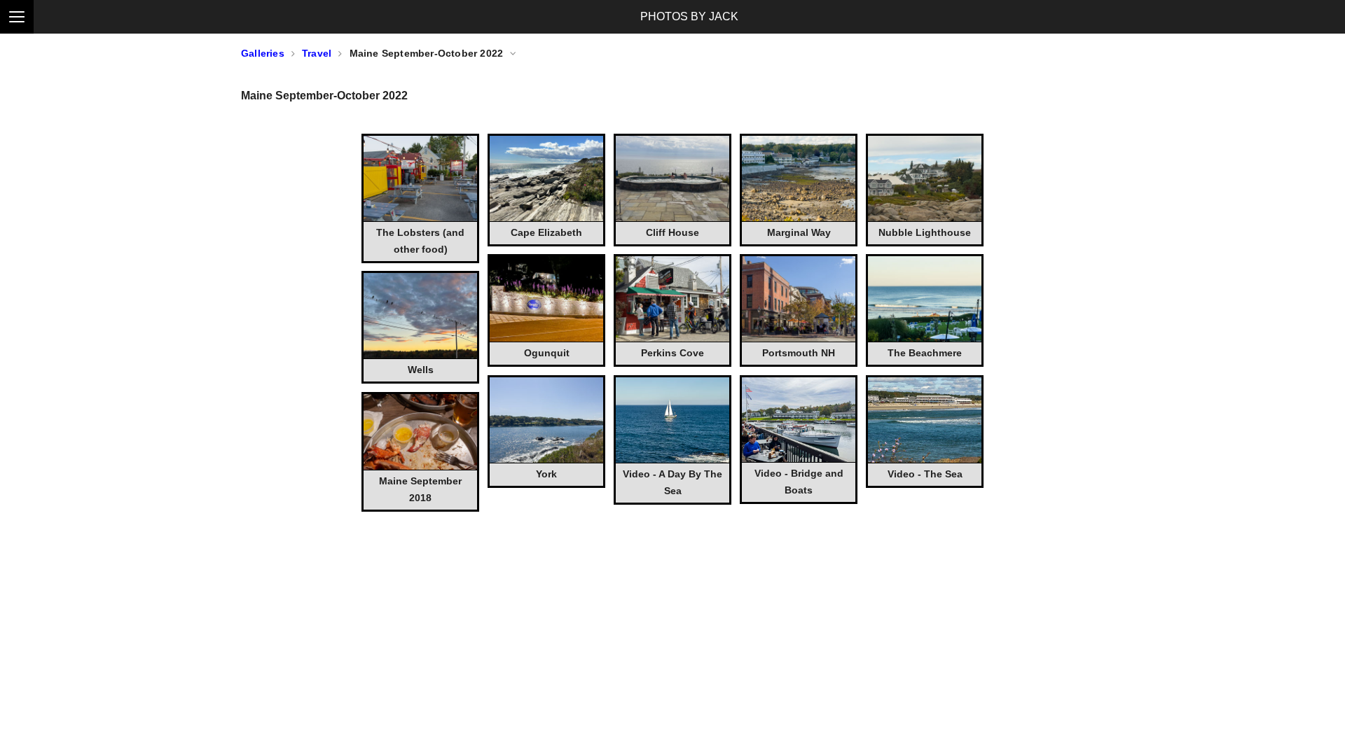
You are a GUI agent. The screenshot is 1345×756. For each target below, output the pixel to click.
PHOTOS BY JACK (689, 16)
